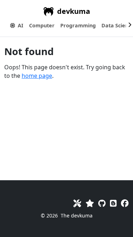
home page (37, 76)
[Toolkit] (77, 203)
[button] (41, 25)
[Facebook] (125, 203)
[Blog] (113, 203)
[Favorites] (89, 203)
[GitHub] (102, 203)
